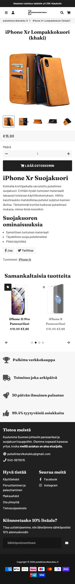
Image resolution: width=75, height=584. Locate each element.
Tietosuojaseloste (15, 508)
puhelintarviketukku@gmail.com (28, 454)
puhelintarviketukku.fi (15, 20)
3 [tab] (39, 343)
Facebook (50, 479)
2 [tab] (36, 343)
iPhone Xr (25, 259)
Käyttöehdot (11, 479)
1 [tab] (32, 343)
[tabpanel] (19, 306)
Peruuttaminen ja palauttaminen (14, 487)
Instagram (51, 485)
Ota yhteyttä (11, 502)
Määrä (7, 147)
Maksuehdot (11, 496)
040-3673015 (16, 460)
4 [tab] (43, 343)
